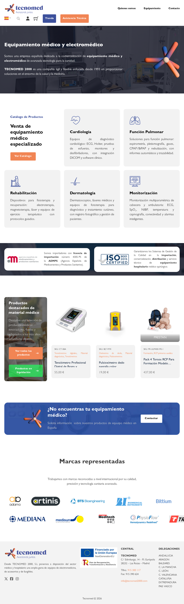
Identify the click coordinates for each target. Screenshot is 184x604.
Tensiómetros (71, 357)
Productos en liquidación (23, 371)
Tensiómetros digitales (65, 353)
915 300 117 (134, 570)
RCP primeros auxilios (163, 353)
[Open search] (18, 18)
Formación (148, 353)
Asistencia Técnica (74, 18)
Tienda (49, 18)
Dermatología (82, 194)
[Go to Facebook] (11, 579)
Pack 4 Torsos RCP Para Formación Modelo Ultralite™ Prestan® (159, 364)
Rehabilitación (23, 194)
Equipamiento (152, 8)
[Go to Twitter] (6, 579)
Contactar (151, 418)
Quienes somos (127, 8)
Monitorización (143, 194)
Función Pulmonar (147, 132)
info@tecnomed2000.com (134, 581)
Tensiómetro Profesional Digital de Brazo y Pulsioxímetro (70, 367)
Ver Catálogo (23, 156)
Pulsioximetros (116, 357)
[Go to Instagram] (17, 579)
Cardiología (80, 132)
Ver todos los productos (23, 353)
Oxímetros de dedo (110, 353)
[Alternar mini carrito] (36, 18)
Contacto (174, 8)
